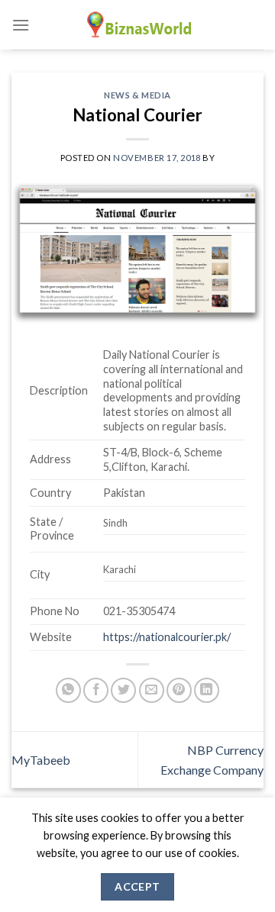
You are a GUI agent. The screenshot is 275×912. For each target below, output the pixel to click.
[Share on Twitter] (123, 690)
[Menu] (20, 25)
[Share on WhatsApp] (68, 690)
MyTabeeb (40, 759)
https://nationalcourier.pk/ (167, 636)
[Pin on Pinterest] (179, 690)
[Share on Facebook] (95, 690)
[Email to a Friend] (151, 690)
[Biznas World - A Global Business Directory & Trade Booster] (137, 25)
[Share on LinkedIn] (206, 690)
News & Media (137, 95)
